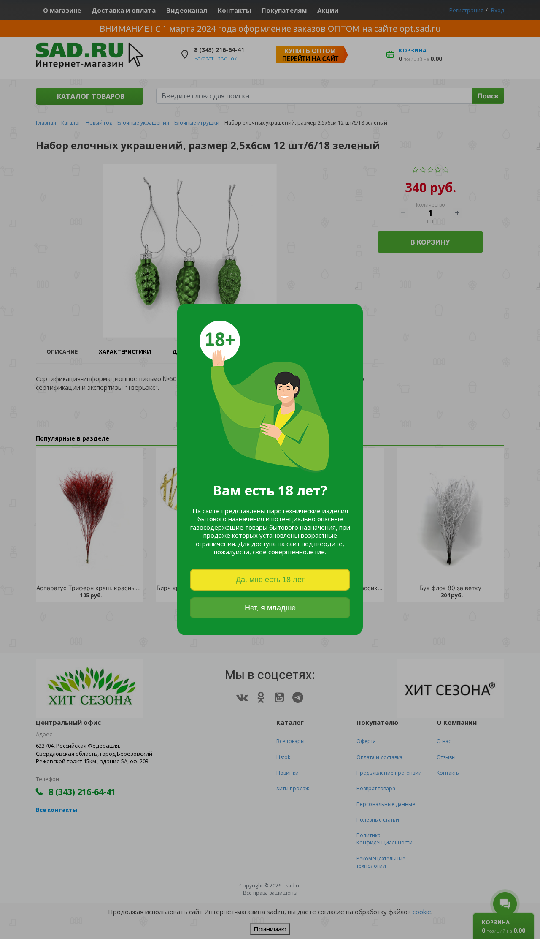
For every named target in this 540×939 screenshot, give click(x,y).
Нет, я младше (270, 608)
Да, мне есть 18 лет (270, 579)
